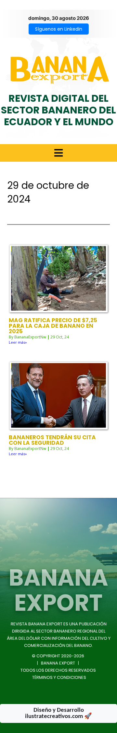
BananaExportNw (30, 337)
